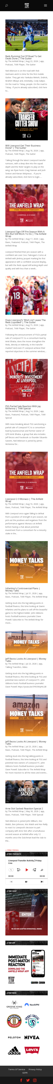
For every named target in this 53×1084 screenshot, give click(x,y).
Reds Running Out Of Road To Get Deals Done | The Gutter (23, 57)
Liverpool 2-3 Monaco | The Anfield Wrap (24, 500)
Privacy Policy (35, 1069)
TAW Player (19, 64)
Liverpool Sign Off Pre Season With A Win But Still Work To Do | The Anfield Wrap (25, 234)
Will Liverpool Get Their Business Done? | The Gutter (23, 146)
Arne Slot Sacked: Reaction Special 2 (24, 808)
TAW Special (37, 814)
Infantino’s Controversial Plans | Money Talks (22, 589)
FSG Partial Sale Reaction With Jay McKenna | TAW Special (23, 407)
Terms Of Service (16, 1069)
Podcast (9, 64)
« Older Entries (12, 850)
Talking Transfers (13, 667)
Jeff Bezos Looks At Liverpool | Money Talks (25, 660)
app (42, 61)
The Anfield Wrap (16, 61)
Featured (15, 242)
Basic (7, 242)
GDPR (25, 1072)
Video (24, 667)
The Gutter (31, 64)
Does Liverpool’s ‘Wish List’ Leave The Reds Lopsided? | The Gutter (25, 321)
